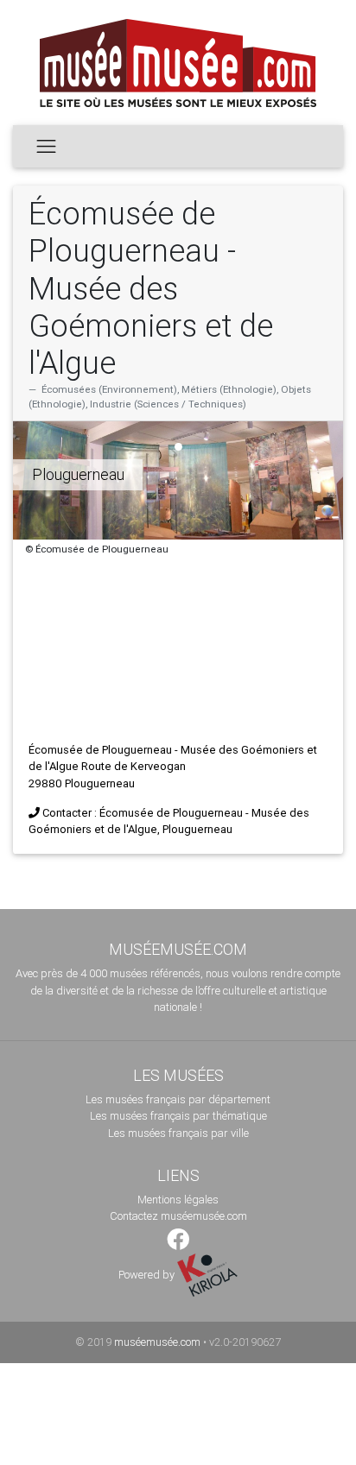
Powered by (147, 1274)
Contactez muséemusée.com (178, 1216)
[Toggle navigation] (46, 146)
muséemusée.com (157, 1342)
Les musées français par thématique (178, 1115)
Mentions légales (178, 1199)
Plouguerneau (78, 474)
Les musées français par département (178, 1099)
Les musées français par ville (178, 1133)
